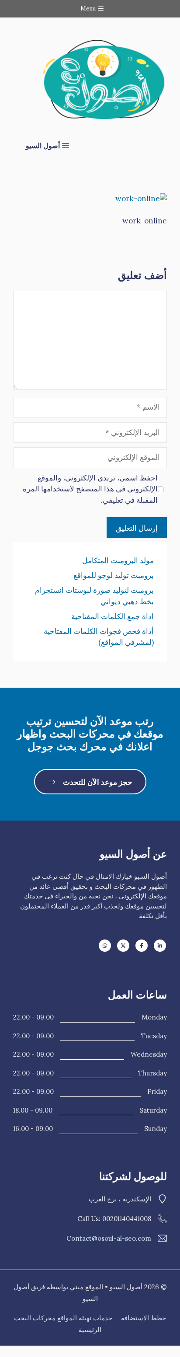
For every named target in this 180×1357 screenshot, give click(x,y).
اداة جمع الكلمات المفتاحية (112, 616)
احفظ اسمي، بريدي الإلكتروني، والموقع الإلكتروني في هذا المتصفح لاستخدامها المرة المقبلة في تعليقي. (90, 489)
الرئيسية (90, 1330)
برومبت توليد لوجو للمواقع (113, 575)
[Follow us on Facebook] (142, 946)
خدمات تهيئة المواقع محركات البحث (63, 1318)
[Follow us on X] (123, 946)
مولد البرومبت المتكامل (118, 560)
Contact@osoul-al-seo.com (108, 1238)
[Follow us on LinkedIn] (160, 946)
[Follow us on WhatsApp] (105, 946)
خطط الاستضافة (143, 1318)
